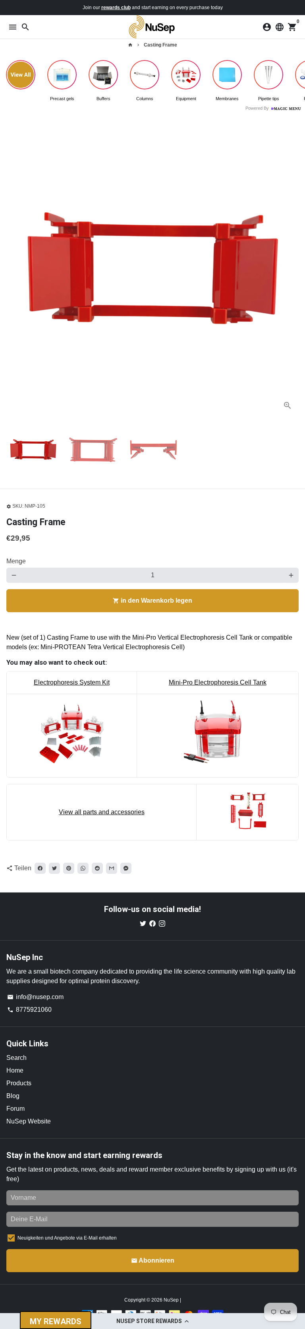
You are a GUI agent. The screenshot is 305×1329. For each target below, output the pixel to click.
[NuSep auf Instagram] (162, 923)
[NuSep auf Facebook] (152, 923)
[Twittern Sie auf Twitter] (54, 868)
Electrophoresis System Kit (72, 682)
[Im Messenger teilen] (125, 868)
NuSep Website (28, 1121)
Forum (15, 1108)
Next (291, 270)
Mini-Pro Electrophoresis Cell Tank (217, 682)
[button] (152, 1321)
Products (18, 1083)
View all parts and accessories (102, 812)
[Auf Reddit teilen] (97, 868)
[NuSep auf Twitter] (143, 923)
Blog (12, 1095)
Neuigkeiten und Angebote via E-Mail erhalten (67, 1238)
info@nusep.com (35, 996)
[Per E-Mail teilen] (111, 868)
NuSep (172, 1300)
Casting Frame (160, 45)
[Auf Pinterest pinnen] (68, 868)
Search (16, 1057)
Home (14, 1070)
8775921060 (29, 1009)
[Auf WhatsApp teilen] (83, 868)
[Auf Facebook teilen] (40, 868)
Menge (16, 561)
